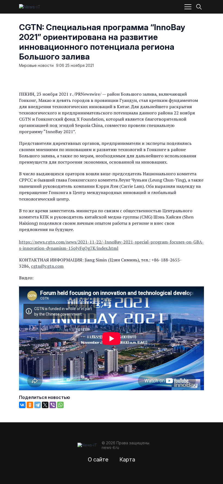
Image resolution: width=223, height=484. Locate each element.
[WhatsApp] (60, 405)
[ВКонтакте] (22, 405)
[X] (45, 405)
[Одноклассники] (30, 405)
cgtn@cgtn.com (47, 266)
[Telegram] (37, 405)
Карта (127, 459)
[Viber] (52, 405)
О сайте (98, 459)
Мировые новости (36, 65)
